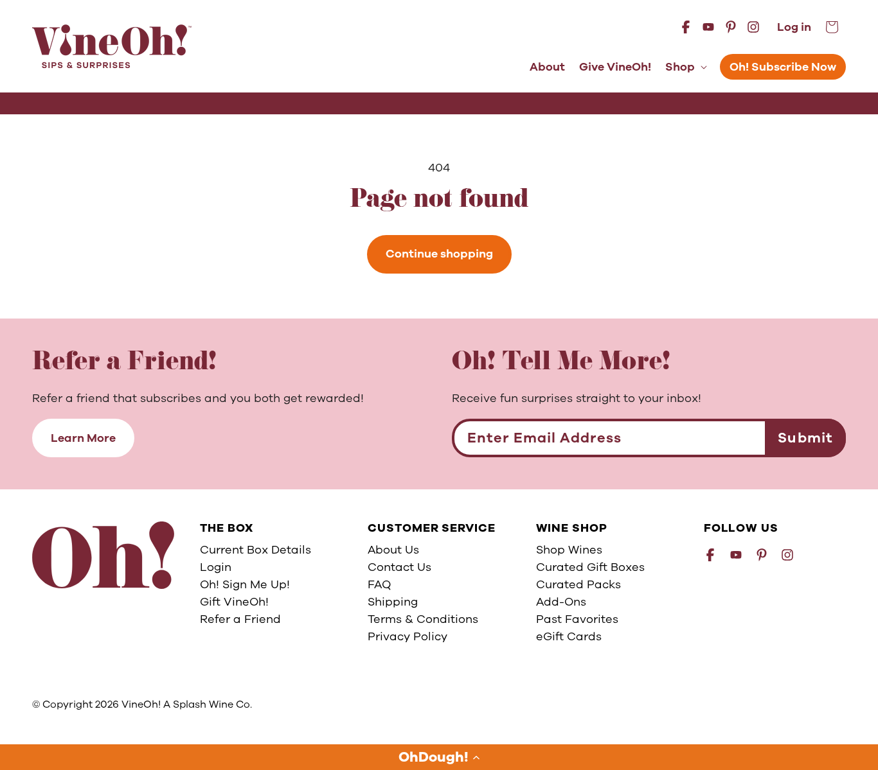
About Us (393, 549)
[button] (439, 757)
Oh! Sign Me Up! (245, 584)
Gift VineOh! (234, 601)
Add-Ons (561, 601)
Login (215, 567)
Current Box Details (255, 549)
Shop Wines (569, 549)
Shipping (393, 601)
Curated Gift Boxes (590, 567)
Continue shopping (439, 253)
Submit (805, 438)
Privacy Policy (407, 636)
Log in (794, 27)
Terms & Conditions (423, 619)
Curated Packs (578, 584)
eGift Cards (569, 636)
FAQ (379, 584)
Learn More (83, 438)
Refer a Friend (240, 619)
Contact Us (399, 567)
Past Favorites (577, 619)
